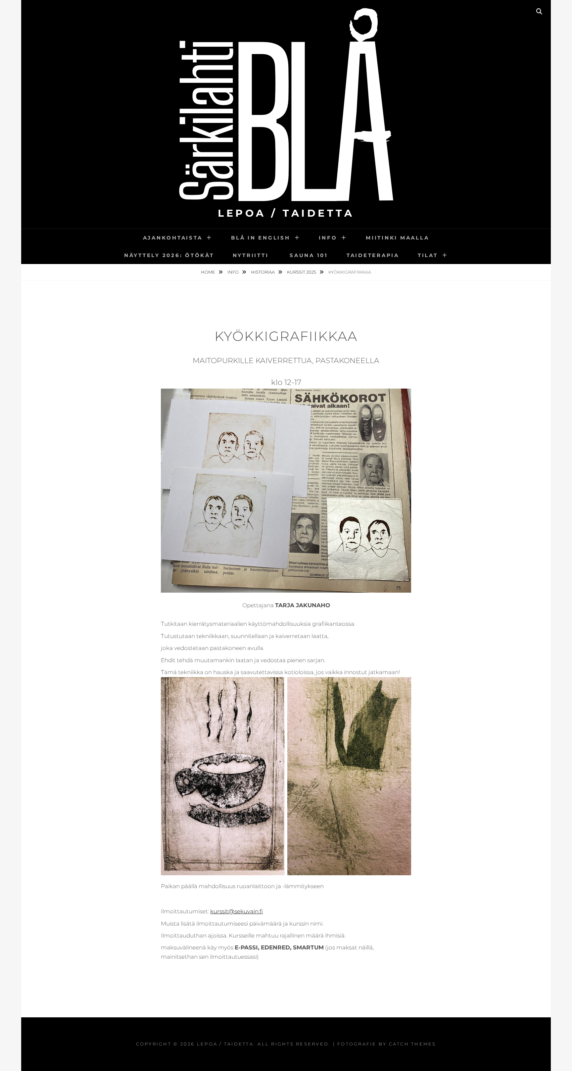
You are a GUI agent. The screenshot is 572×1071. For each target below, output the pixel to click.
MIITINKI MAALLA (397, 238)
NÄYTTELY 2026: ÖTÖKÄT (169, 255)
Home (208, 272)
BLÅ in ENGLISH (260, 238)
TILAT (428, 255)
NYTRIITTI (252, 255)
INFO (328, 238)
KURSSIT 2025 (302, 272)
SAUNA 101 (309, 255)
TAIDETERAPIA (373, 255)
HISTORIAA (263, 272)
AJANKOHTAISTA (173, 238)
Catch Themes (412, 1043)
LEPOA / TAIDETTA (286, 213)
